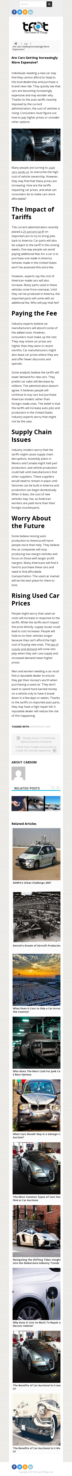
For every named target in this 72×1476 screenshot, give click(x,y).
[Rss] (25, 12)
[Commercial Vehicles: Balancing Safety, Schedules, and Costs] (38, 803)
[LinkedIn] (30, 12)
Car (26, 43)
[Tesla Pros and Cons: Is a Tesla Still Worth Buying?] (55, 803)
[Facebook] (14, 12)
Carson (30, 762)
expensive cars (41, 726)
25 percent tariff (33, 232)
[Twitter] (19, 12)
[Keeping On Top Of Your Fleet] (22, 803)
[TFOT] (36, 26)
